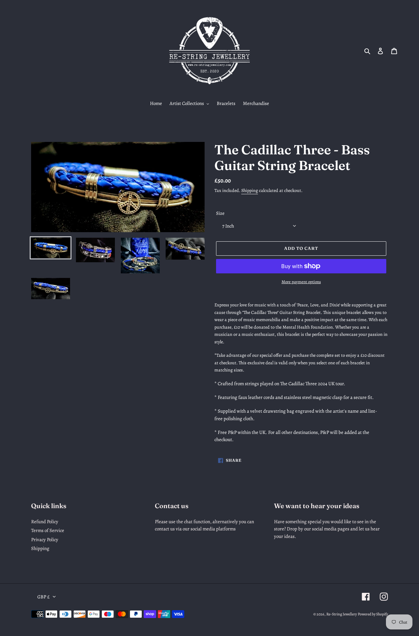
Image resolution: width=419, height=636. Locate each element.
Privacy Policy (44, 539)
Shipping (249, 190)
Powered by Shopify (373, 614)
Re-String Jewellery (341, 614)
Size (220, 213)
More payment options (301, 281)
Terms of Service (47, 530)
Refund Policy (44, 521)
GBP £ (43, 596)
